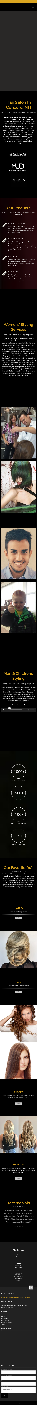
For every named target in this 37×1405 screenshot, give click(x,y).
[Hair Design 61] (15, 7)
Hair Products (5, 1320)
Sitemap (3, 1324)
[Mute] (28, 710)
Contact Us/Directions (7, 1322)
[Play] (4, 710)
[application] (18, 710)
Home (3, 1316)
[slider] (32, 709)
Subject (3, 1380)
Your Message (5, 1386)
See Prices (18, 918)
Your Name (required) (6, 1369)
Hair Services (5, 1318)
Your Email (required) (6, 1375)
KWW (21, 1403)
